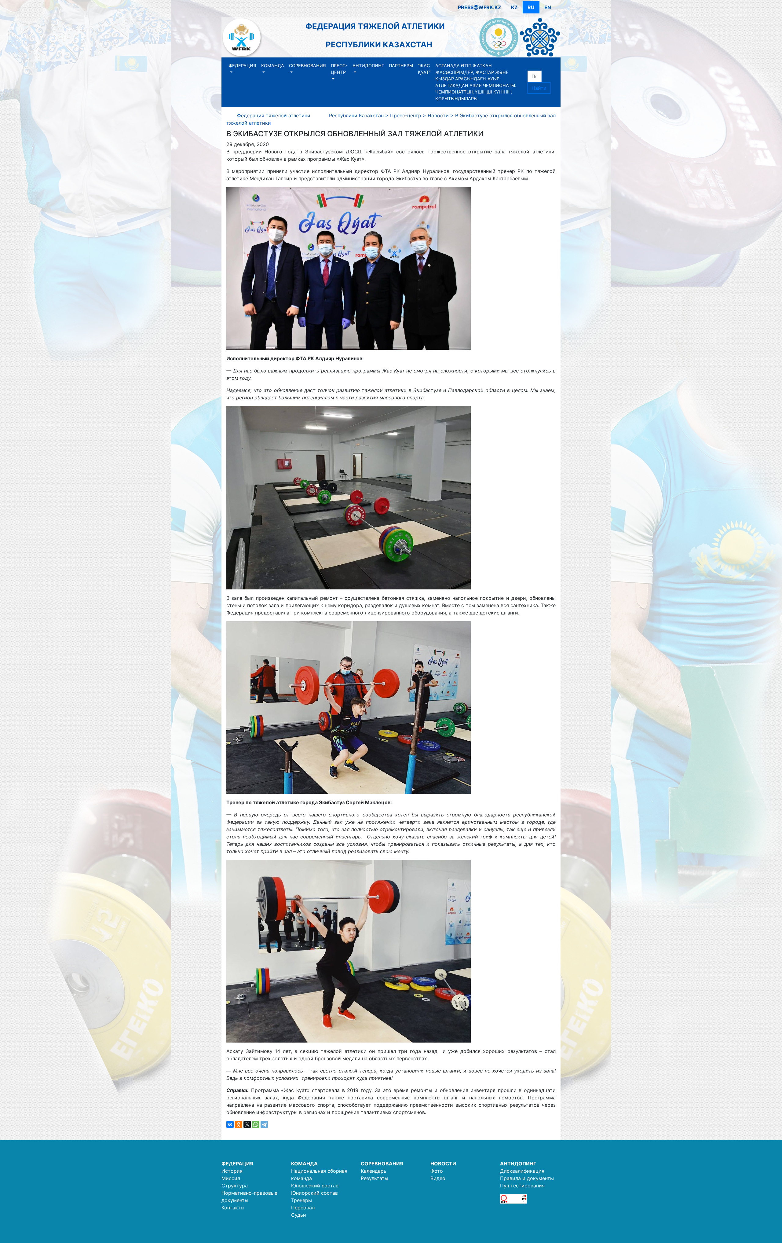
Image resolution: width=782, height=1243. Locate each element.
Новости (443, 1163)
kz (514, 7)
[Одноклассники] (238, 1124)
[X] (247, 1124)
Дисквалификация (522, 1171)
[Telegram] (264, 1124)
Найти (539, 88)
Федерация (242, 65)
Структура (234, 1185)
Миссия (230, 1178)
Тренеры (301, 1200)
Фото (436, 1171)
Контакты (232, 1207)
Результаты (374, 1178)
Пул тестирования (522, 1185)
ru (531, 7)
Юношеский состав (314, 1185)
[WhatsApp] (255, 1124)
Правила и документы (527, 1178)
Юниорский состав (314, 1193)
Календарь (373, 1171)
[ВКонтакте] (230, 1124)
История (232, 1171)
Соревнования (307, 65)
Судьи (298, 1215)
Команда (272, 65)
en (547, 7)
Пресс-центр (339, 69)
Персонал (303, 1207)
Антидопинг (368, 65)
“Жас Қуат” (424, 69)
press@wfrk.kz (479, 7)
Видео (437, 1178)
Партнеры (401, 65)
